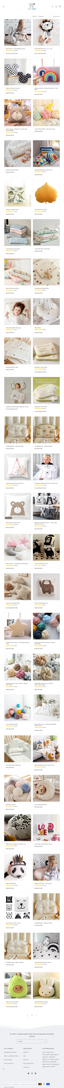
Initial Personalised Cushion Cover (15, 483)
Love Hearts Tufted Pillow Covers (43, 844)
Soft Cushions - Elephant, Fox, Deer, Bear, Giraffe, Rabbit (16, 129)
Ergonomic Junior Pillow (41, 367)
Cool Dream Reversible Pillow (42, 248)
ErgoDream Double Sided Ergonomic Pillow (17, 406)
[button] (3, 6)
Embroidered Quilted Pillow (42, 288)
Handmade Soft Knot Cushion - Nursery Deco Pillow (45, 643)
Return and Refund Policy (11, 1056)
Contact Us (26, 1067)
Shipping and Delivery (10, 1052)
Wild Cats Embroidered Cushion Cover (16, 844)
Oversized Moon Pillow (41, 804)
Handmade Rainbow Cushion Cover (44, 170)
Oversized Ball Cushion (12, 724)
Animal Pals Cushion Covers (13, 522)
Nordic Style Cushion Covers (13, 923)
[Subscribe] (45, 1041)
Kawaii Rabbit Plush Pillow (41, 1002)
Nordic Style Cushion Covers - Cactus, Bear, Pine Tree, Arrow (46, 523)
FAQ (24, 1056)
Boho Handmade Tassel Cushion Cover (44, 765)
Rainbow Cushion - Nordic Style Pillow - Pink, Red (46, 89)
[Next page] (36, 1015)
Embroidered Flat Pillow (12, 170)
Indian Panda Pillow (11, 883)
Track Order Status (28, 1063)
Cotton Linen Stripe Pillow (13, 603)
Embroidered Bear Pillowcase (13, 327)
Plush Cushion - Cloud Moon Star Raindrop (17, 563)
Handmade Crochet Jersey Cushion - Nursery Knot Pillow (44, 684)
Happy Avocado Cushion (12, 1002)
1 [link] (27, 1015)
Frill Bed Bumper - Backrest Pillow (15, 446)
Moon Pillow (38, 327)
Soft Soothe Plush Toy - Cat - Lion (43, 48)
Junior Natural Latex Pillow (13, 248)
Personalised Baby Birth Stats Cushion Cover (46, 483)
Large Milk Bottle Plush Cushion (43, 962)
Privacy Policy (8, 1059)
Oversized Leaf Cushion (41, 209)
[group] (12, 51)
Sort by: (35, 16)
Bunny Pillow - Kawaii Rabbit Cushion (15, 48)
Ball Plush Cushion (10, 804)
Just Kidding (11, 1087)
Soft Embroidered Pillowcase (13, 765)
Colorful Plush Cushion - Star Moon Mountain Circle (17, 643)
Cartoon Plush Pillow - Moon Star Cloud (45, 129)
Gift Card (25, 1059)
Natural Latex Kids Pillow (12, 288)
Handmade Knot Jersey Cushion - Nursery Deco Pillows (17, 684)
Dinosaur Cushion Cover (12, 209)
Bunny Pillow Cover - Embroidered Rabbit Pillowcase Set (45, 725)
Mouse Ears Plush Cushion (13, 88)
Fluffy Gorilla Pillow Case (41, 563)
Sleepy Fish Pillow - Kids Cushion (43, 883)
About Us (25, 1052)
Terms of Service (8, 1063)
